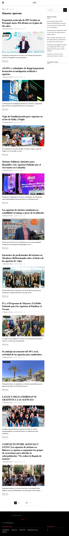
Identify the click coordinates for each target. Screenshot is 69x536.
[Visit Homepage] (34, 3)
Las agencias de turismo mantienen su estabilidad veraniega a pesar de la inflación (23, 211)
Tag (7, 9)
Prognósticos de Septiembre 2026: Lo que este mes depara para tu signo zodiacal (57, 32)
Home (3, 9)
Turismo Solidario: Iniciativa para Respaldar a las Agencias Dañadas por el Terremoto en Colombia (21, 164)
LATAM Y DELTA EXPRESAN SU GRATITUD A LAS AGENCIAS (19, 398)
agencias (12, 9)
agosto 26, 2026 (18, 263)
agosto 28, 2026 (18, 122)
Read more (5, 61)
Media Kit (4, 532)
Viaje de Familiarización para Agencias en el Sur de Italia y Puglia (22, 118)
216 (27, 502)
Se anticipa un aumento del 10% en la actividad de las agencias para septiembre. (22, 353)
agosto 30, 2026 (18, 28)
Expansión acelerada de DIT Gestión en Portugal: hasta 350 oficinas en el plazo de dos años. (22, 23)
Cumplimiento (5, 530)
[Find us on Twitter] (47, 530)
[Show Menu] (3, 2)
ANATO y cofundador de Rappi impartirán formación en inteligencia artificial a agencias (23, 71)
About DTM (22, 530)
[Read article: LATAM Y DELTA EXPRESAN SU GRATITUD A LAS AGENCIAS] (23, 416)
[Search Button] (66, 2)
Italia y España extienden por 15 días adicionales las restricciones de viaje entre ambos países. (56, 39)
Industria (7, 33)
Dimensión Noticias (8, 29)
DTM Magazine (9, 523)
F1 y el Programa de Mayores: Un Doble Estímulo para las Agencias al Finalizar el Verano (22, 306)
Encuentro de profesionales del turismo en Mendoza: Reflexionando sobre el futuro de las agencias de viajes (23, 258)
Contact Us (14, 530)
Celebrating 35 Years (32, 530)
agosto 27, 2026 (18, 170)
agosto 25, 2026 (18, 402)
